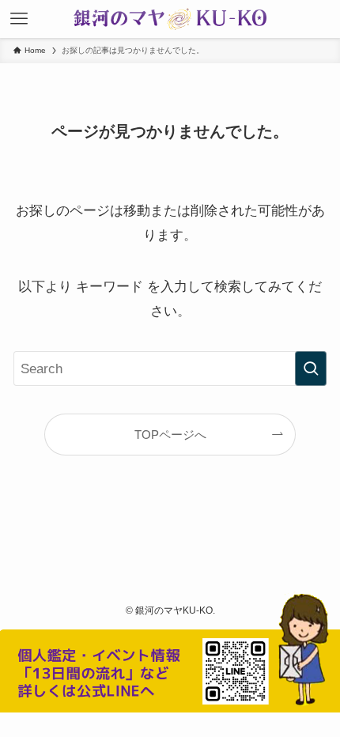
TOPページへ (170, 434)
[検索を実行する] (311, 368)
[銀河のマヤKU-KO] (170, 19)
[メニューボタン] (19, 19)
